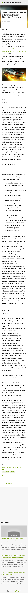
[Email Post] (3, 470)
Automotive (5, 471)
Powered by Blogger (15, 591)
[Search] (26, 2)
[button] (3, 24)
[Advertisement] (14, 503)
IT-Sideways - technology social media (15, 2)
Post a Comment (7, 483)
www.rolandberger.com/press (11, 467)
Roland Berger (21, 51)
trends (12, 471)
